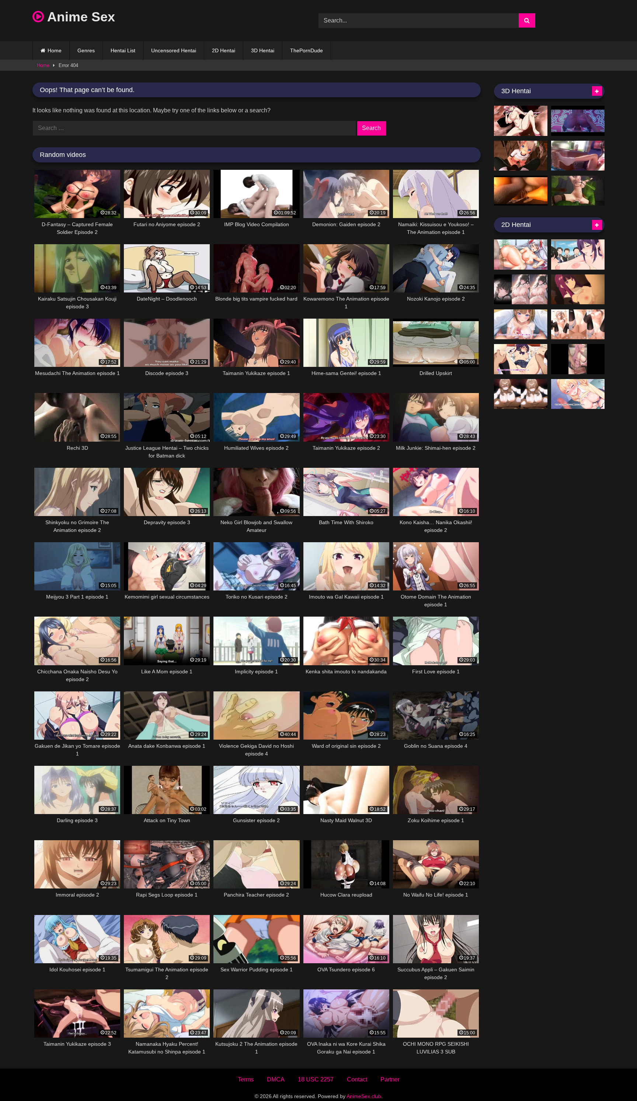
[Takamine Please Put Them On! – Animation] (578, 254)
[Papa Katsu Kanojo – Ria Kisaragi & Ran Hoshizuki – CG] (520, 359)
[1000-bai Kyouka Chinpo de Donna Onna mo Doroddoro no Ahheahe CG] (578, 394)
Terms (246, 1079)
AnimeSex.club (364, 1096)
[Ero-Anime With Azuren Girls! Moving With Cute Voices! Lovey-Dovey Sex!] (520, 254)
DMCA (276, 1079)
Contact (357, 1079)
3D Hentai (262, 50)
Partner (390, 1079)
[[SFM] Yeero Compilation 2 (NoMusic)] (578, 121)
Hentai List (123, 50)
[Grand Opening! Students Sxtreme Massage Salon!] (520, 156)
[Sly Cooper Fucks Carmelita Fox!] (520, 191)
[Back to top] (614, 1079)
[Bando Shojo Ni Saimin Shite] (578, 359)
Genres (86, 50)
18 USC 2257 (316, 1079)
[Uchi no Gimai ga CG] (520, 324)
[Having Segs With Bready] (520, 394)
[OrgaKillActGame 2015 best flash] (520, 121)
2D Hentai (223, 50)
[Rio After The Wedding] (520, 289)
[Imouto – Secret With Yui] (578, 324)
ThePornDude (306, 50)
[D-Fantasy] (578, 191)
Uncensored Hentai (173, 50)
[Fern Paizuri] (578, 289)
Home (55, 50)
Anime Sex (79, 16)
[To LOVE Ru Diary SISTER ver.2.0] (578, 156)
